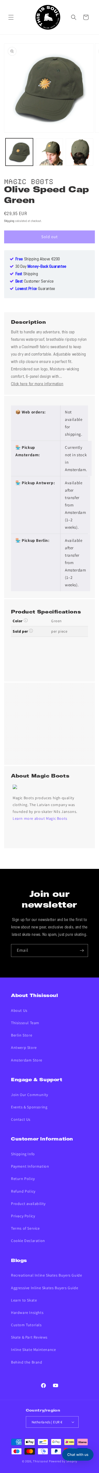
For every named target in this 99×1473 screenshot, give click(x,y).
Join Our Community (29, 1094)
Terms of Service (25, 1228)
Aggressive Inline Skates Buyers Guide (44, 1287)
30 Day (41, 267)
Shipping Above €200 (37, 259)
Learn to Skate (24, 1300)
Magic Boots (28, 180)
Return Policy (23, 1178)
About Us (19, 1010)
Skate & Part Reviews (29, 1337)
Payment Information (30, 1166)
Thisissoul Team (25, 1022)
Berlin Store (21, 1035)
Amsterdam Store (26, 1060)
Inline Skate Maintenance (33, 1349)
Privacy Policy (23, 1215)
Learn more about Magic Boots (40, 818)
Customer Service (34, 281)
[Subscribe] (82, 950)
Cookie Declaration (28, 1240)
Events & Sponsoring (29, 1107)
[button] (11, 17)
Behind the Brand (26, 1362)
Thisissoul (40, 1461)
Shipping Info (23, 1153)
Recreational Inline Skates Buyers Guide (46, 1275)
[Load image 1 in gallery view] (19, 152)
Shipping (9, 221)
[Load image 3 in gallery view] (79, 152)
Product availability (28, 1203)
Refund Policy (23, 1191)
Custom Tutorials (26, 1324)
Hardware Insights (27, 1312)
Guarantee (35, 289)
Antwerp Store (24, 1047)
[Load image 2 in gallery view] (49, 152)
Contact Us (21, 1119)
